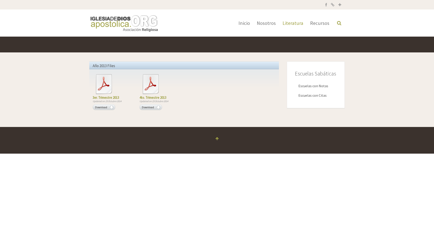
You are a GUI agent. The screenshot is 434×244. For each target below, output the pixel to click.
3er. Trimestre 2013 (106, 97)
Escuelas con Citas (312, 95)
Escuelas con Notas (313, 86)
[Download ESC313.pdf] (104, 84)
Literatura (293, 23)
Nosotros (266, 23)
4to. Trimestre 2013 (152, 97)
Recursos (319, 23)
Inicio (244, 23)
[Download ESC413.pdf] (150, 84)
